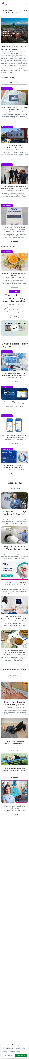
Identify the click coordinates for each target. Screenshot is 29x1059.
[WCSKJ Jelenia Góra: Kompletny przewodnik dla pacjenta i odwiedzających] (14, 30)
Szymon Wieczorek (7, 38)
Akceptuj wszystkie (21, 1055)
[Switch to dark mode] (24, 3)
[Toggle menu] (26, 3)
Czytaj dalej (14, 316)
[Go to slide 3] (25, 41)
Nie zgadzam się (8, 1055)
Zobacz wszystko (14, 82)
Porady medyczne (8, 28)
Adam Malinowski (10, 111)
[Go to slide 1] (23, 41)
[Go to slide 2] (24, 41)
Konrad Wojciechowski (10, 231)
